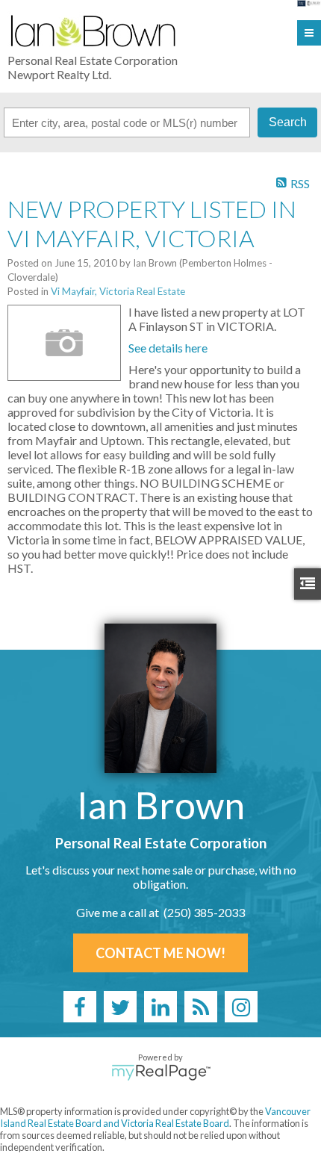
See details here (168, 348)
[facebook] (79, 1006)
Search (288, 122)
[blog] (200, 1006)
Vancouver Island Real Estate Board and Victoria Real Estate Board (155, 1117)
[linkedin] (160, 1006)
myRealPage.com (160, 1072)
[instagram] (241, 1006)
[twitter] (120, 1006)
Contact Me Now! (160, 953)
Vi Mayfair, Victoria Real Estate (118, 291)
